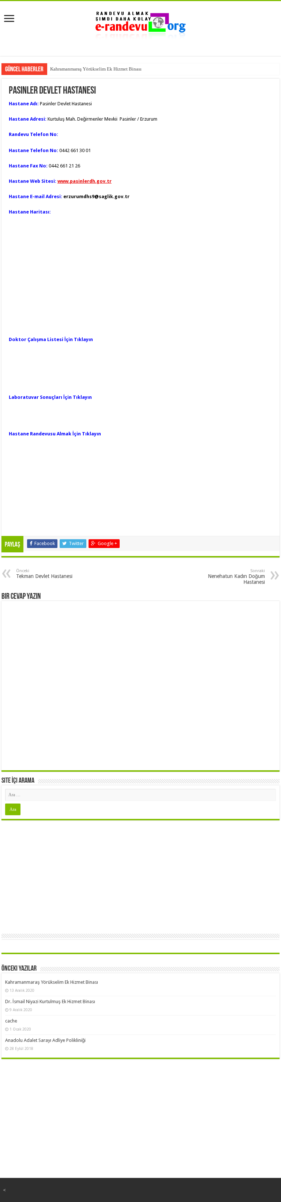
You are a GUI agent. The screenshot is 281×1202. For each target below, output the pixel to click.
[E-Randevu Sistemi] (140, 23)
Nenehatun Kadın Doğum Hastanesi (236, 576)
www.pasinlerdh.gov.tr (84, 181)
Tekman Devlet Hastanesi (44, 573)
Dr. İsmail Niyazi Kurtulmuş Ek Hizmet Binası (50, 1001)
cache (11, 1021)
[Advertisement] (140, 875)
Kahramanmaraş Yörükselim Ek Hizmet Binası (96, 69)
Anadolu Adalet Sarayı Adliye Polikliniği (45, 1040)
